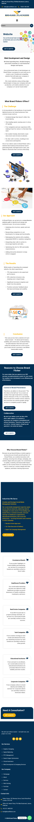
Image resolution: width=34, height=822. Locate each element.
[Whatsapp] (29, 818)
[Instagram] (17, 738)
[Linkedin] (20, 738)
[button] (17, 20)
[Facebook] (13, 738)
